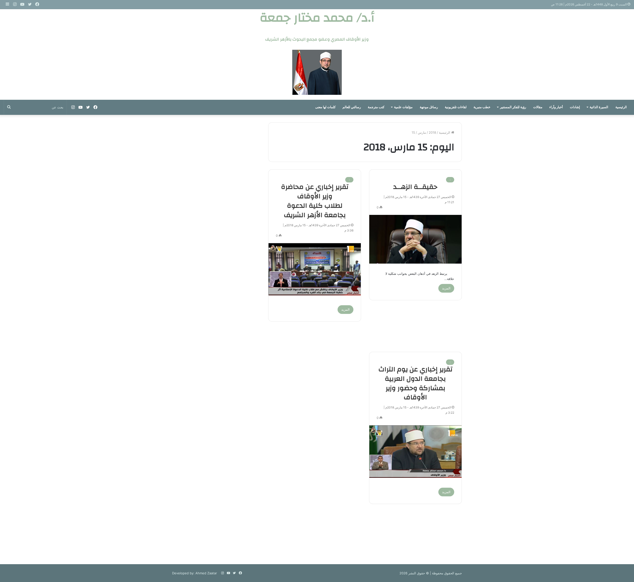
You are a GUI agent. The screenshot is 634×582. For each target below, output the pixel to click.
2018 (432, 132)
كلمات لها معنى (325, 107)
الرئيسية (621, 107)
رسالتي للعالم (352, 107)
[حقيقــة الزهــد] (415, 239)
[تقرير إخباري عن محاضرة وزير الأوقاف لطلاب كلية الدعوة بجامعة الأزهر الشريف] (314, 269)
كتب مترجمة (376, 107)
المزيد (446, 288)
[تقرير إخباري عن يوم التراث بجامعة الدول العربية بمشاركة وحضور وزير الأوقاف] (415, 451)
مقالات (537, 107)
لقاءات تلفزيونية (456, 107)
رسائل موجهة (429, 107)
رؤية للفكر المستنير (513, 107)
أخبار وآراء (556, 107)
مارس (422, 132)
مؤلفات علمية (403, 107)
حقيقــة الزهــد (415, 187)
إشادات (575, 107)
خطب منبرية (482, 107)
